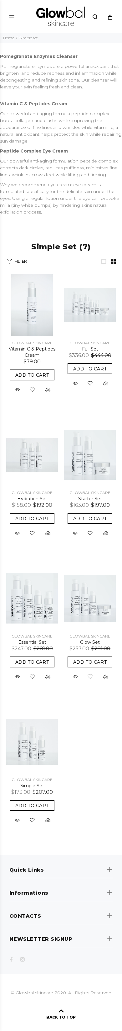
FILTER (21, 261)
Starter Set (90, 498)
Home (8, 37)
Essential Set (32, 642)
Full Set (90, 349)
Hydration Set (32, 498)
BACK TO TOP (61, 1017)
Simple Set (32, 786)
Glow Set (90, 642)
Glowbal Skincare (32, 343)
